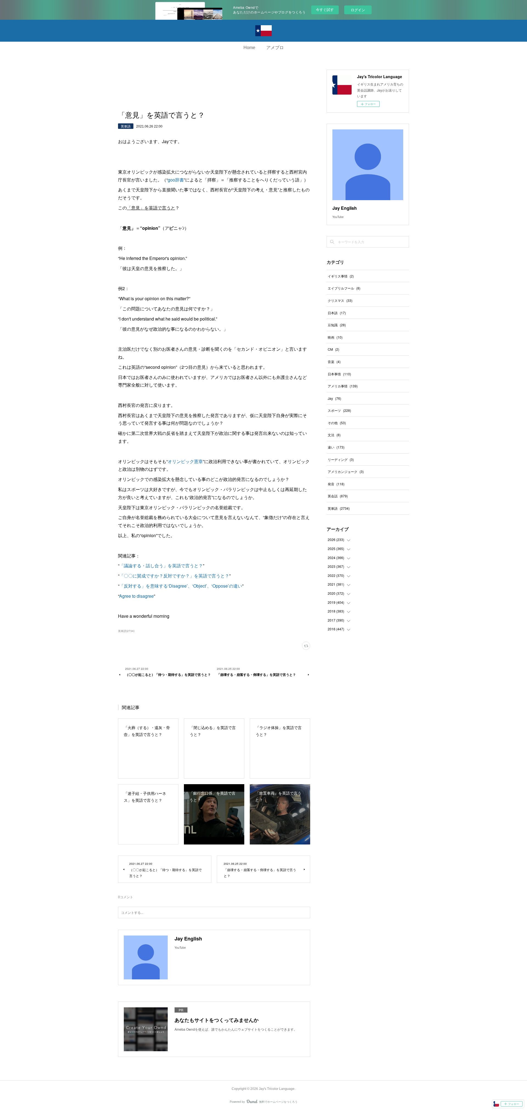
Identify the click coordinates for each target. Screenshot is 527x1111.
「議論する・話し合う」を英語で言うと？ (161, 565)
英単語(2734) (126, 631)
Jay (334, 398)
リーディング (341, 459)
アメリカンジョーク (346, 471)
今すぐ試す (325, 9)
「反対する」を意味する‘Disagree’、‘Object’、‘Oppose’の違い (180, 586)
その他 (337, 422)
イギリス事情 (341, 276)
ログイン (358, 9)
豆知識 (337, 324)
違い (336, 447)
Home (249, 47)
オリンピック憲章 (185, 461)
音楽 (334, 361)
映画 (335, 337)
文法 (334, 434)
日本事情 (339, 374)
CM (333, 349)
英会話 (338, 496)
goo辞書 (176, 180)
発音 (336, 483)
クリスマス (340, 300)
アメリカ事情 (343, 386)
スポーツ (339, 410)
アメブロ (275, 47)
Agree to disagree (136, 596)
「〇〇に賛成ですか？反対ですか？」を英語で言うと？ (174, 575)
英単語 (126, 126)
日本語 (337, 312)
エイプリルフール (344, 288)
